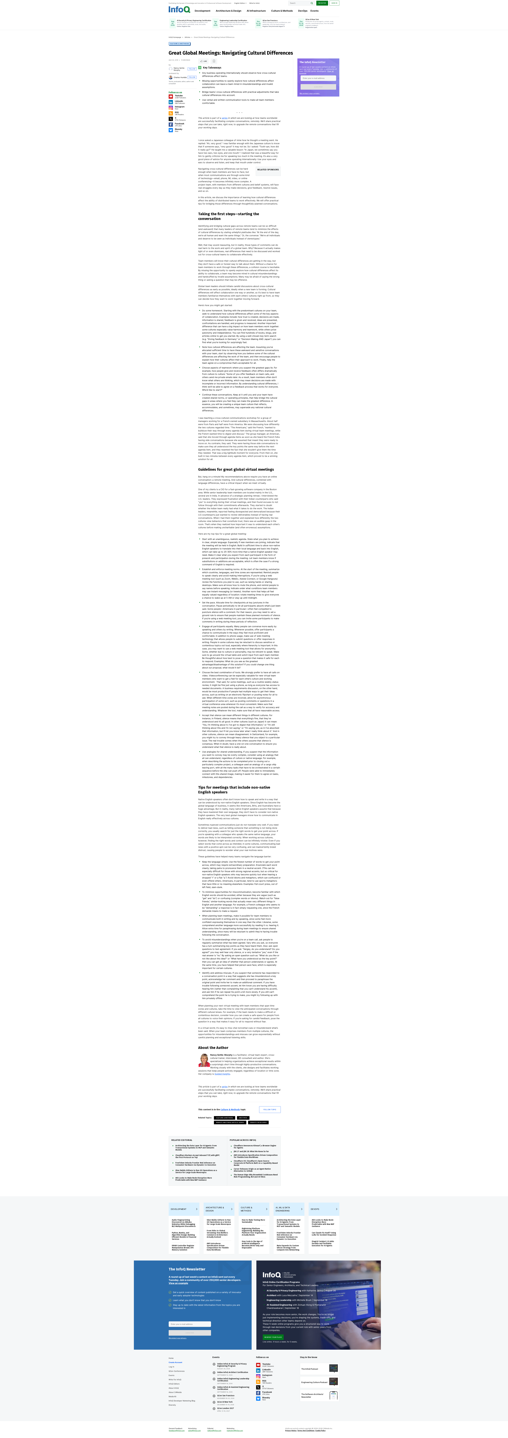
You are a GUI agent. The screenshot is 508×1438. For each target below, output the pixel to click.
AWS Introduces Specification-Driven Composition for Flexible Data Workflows (256, 1156)
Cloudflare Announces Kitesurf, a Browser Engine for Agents (255, 1147)
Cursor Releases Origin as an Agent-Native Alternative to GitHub (252, 1170)
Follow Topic (270, 1110)
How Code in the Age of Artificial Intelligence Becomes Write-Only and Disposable (252, 1244)
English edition (239, 3)
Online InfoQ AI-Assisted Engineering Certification (233, 1388)
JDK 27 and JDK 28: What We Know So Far (251, 1151)
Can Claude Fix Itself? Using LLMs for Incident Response (324, 1234)
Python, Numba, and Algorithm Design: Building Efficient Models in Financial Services (184, 1236)
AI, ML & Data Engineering (283, 1209)
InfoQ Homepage (175, 37)
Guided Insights (222, 1074)
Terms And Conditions (305, 1431)
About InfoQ (174, 1388)
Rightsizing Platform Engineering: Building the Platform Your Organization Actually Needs (254, 1231)
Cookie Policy (320, 1431)
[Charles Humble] (171, 77)
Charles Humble (180, 77)
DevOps (302, 10)
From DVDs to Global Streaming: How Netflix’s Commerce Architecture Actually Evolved (217, 1234)
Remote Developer (258, 1122)
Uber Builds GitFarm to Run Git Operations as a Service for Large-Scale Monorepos (196, 1171)
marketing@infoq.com (235, 1431)
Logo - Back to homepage (179, 9)
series (225, 118)
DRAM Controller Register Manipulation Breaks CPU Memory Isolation (183, 1248)
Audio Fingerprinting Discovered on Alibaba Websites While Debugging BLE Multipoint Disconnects (184, 1223)
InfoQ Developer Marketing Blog (182, 1401)
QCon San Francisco (225, 1396)
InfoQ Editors (174, 1384)
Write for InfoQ (175, 1379)
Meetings (243, 1118)
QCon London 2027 (225, 1408)
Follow (192, 69)
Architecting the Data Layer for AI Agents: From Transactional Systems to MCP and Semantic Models (196, 1148)
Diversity (172, 1405)
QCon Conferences (177, 1371)
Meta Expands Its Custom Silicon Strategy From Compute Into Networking (288, 1248)
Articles (187, 37)
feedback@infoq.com (177, 1431)
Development (202, 10)
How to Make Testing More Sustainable (253, 1221)
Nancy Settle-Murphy (179, 69)
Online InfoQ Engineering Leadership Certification (233, 1380)
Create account (175, 1362)
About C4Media (175, 1392)
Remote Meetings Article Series (230, 1122)
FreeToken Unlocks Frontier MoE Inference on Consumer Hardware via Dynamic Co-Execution (195, 1164)
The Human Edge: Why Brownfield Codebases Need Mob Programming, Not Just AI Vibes (256, 1176)
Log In (171, 1367)
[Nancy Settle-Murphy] (171, 69)
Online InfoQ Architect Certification (232, 1372)
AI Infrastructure (256, 10)
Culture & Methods (282, 10)
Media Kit (172, 1396)
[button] (318, 87)
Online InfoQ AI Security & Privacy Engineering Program (232, 1365)
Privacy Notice (290, 1431)
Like (205, 61)
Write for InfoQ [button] (254, 3)
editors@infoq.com (214, 1431)
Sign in (334, 3)
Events (314, 10)
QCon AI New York (224, 1402)
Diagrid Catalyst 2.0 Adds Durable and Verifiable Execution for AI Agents (323, 1243)
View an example (178, 1283)
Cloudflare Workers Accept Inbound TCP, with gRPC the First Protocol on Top (197, 1156)
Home (171, 1358)
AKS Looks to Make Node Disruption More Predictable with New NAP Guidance (193, 1179)
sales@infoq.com (194, 1431)
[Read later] (214, 61)
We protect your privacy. (310, 93)
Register (322, 3)
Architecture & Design (228, 10)
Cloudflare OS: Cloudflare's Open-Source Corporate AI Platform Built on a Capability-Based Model (256, 1163)
